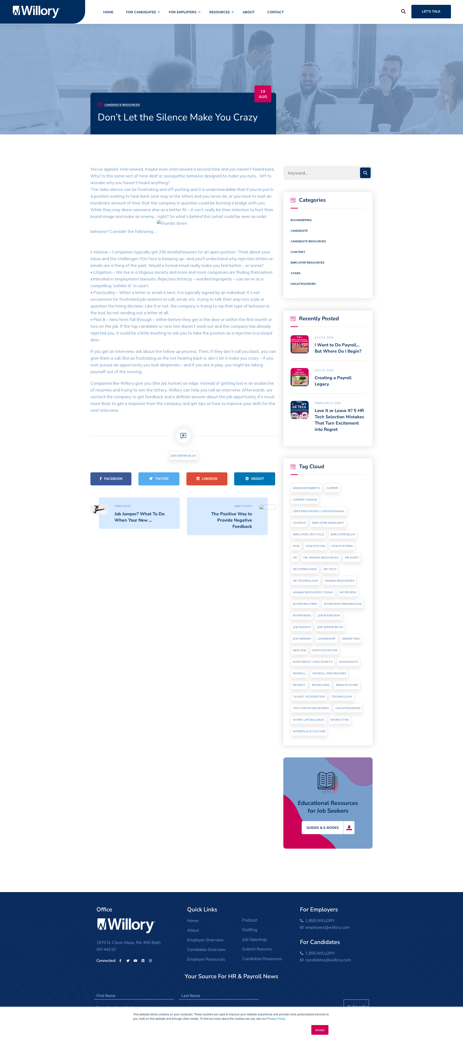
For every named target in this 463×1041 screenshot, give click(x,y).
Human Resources (339, 580)
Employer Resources (307, 262)
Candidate (299, 230)
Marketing (351, 638)
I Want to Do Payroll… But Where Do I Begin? (338, 348)
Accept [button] (319, 1030)
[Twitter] (128, 960)
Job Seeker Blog (183, 455)
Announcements (306, 488)
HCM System (315, 546)
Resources (219, 12)
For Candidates (141, 12)
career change (305, 499)
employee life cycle (308, 534)
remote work (347, 685)
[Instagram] (150, 960)
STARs (295, 273)
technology (341, 696)
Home (108, 12)
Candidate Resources (122, 104)
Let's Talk (431, 11)
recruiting (320, 685)
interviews (302, 615)
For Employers (183, 12)
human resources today (313, 592)
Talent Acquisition (309, 696)
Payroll (299, 673)
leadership (327, 638)
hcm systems (342, 546)
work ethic (339, 719)
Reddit (257, 478)
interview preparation (343, 604)
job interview (329, 615)
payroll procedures (329, 673)
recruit (299, 685)
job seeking (302, 638)
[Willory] (36, 11)
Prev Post (123, 506)
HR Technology (305, 580)
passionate (348, 662)
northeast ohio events (313, 662)
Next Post (243, 506)
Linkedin (209, 478)
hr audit (352, 557)
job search (302, 627)
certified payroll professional (319, 511)
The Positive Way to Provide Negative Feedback (231, 520)
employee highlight (328, 522)
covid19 (299, 522)
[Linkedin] (143, 960)
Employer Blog (343, 534)
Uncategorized (303, 284)
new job (299, 650)
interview (348, 592)
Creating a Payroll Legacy (333, 381)
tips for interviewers (311, 708)
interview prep (305, 604)
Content (298, 252)
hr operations (305, 569)
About (249, 12)
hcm (296, 546)
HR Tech (329, 569)
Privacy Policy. (276, 1018)
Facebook (113, 478)
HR (295, 557)
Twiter (162, 478)
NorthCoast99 (324, 650)
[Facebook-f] (120, 960)
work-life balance (308, 719)
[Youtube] (135, 960)
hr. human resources (320, 557)
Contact (275, 12)
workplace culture (309, 731)
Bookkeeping (301, 220)
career (332, 488)
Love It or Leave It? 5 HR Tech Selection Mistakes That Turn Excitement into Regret (339, 420)
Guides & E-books (322, 827)
